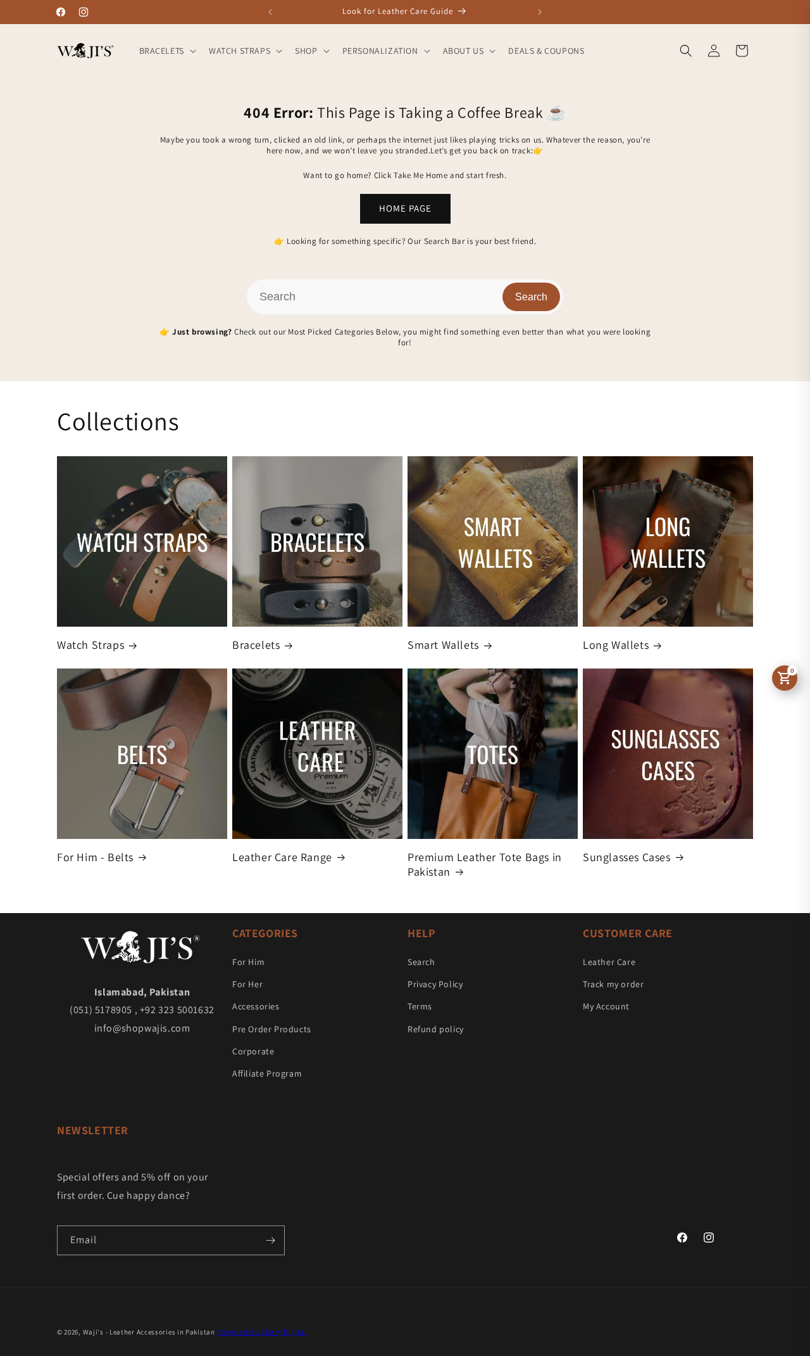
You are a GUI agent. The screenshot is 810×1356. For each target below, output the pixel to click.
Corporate (253, 1051)
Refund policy (436, 1029)
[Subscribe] (270, 1240)
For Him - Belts (95, 857)
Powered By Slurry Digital (261, 1331)
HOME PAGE (405, 208)
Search (531, 296)
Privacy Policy (435, 984)
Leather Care (609, 962)
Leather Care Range (282, 857)
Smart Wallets (443, 644)
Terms (420, 1006)
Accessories (256, 1006)
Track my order (613, 984)
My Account (606, 1006)
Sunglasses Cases (627, 857)
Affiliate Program (267, 1073)
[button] (166, 50)
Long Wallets (616, 644)
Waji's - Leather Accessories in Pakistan (149, 1331)
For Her (247, 984)
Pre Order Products (271, 1029)
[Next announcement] (540, 12)
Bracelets (256, 644)
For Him (248, 962)
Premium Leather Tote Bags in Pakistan (485, 864)
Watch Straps (90, 644)
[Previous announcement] (270, 12)
